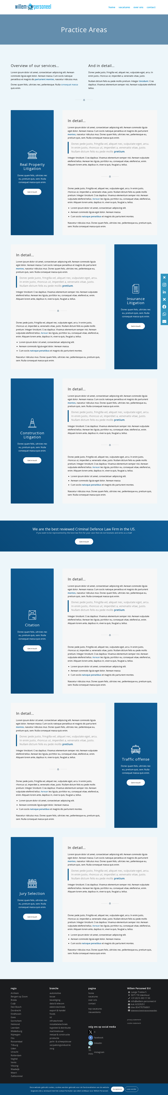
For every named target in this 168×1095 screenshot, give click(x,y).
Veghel (14, 1058)
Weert (14, 1072)
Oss (12, 1038)
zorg (52, 1048)
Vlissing (14, 1065)
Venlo (13, 1062)
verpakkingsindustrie (60, 1045)
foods (52, 1013)
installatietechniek (59, 1024)
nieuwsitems (94, 1012)
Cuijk (13, 1003)
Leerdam (15, 1027)
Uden (13, 1048)
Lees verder (131, 1089)
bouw (52, 996)
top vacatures (95, 1008)
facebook (98, 1037)
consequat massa (69, 84)
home (91, 993)
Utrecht (14, 1051)
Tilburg (14, 1045)
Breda (14, 1000)
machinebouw (56, 1031)
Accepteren (117, 1089)
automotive (55, 993)
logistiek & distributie (60, 1027)
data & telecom (57, 1003)
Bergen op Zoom (19, 996)
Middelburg (16, 1031)
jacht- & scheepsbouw (60, 1041)
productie (54, 1038)
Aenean (96, 198)
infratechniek (56, 1020)
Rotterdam (16, 1055)
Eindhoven (16, 1013)
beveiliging (55, 1000)
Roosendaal (16, 1041)
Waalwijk (15, 1069)
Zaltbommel (17, 1076)
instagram (99, 1052)
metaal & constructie (60, 1034)
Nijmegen (15, 1034)
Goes (13, 1017)
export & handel (57, 1010)
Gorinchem (16, 1020)
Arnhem (15, 993)
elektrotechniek (57, 1006)
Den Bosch (16, 1006)
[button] (164, 277)
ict (51, 1017)
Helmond (15, 1024)
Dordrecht (16, 1010)
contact (92, 1003)
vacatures (93, 996)
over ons (92, 1000)
